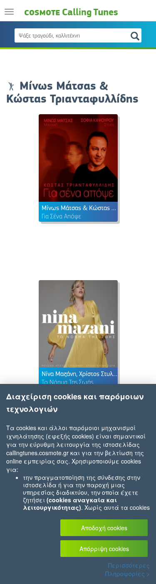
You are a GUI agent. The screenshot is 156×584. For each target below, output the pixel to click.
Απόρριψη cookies (104, 548)
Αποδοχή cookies (104, 528)
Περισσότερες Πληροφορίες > (127, 569)
